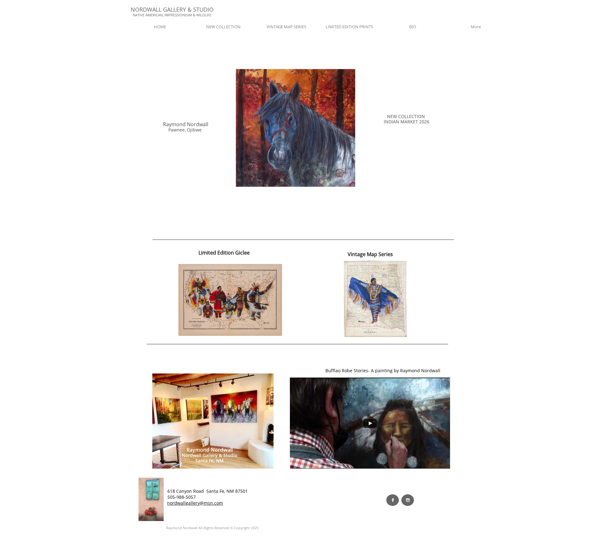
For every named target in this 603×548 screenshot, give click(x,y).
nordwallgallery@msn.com (195, 503)
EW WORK (211, 496)
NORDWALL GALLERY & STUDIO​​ (172, 9)
